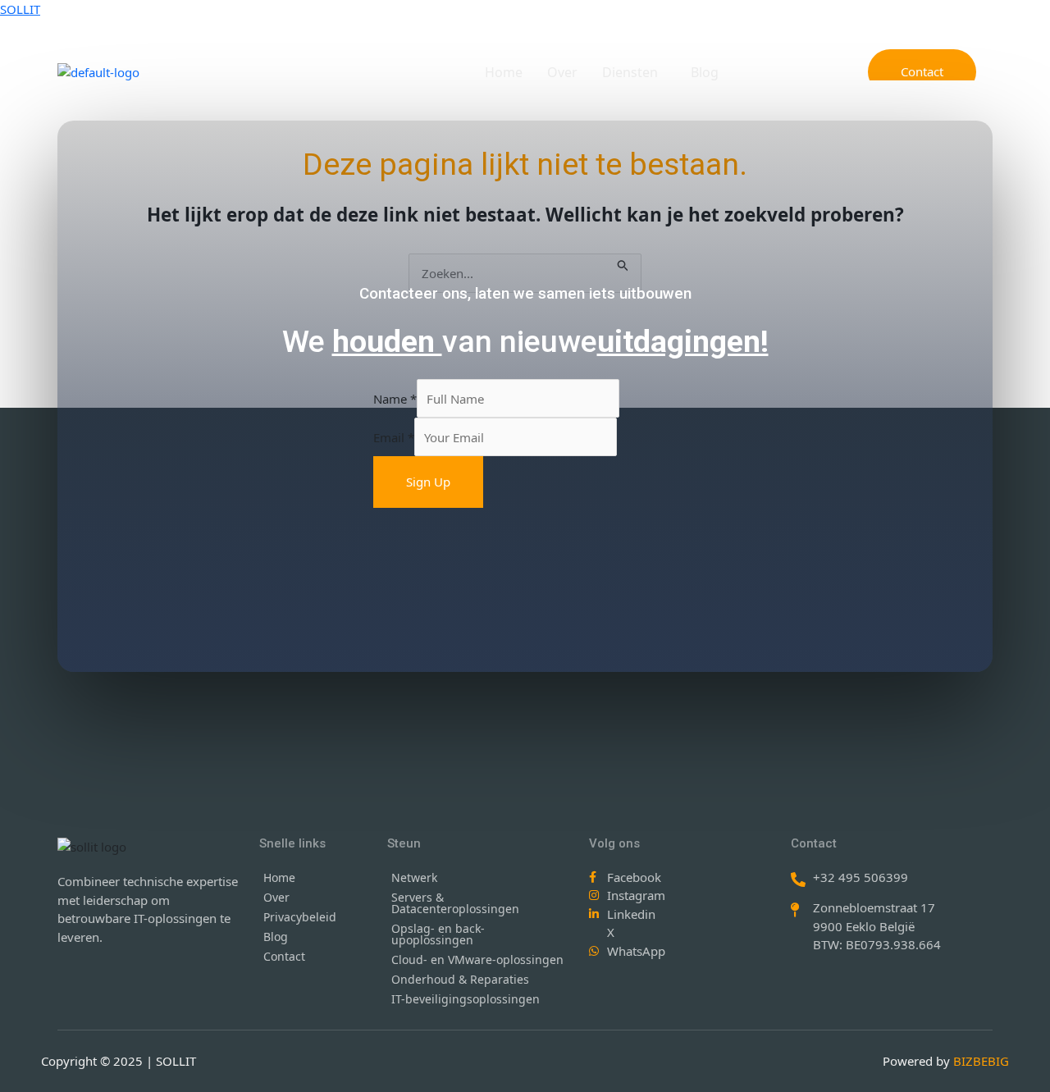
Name (395, 399)
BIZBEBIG (981, 1061)
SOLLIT (20, 9)
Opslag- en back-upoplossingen (438, 934)
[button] (634, 72)
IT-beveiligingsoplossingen (465, 999)
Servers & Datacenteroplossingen (455, 902)
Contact (284, 956)
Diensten (630, 72)
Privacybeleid (299, 917)
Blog (705, 72)
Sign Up (428, 481)
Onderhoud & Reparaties (460, 979)
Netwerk (414, 877)
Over (562, 72)
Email (393, 437)
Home (504, 72)
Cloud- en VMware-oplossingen (477, 959)
